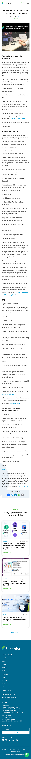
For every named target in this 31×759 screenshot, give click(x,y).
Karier (3, 683)
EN (24, 3)
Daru (19, 17)
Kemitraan (4, 680)
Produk (4, 664)
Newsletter (6, 725)
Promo (3, 677)
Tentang (4, 661)
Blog (3, 686)
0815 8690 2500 (24, 486)
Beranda (4, 658)
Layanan (4, 667)
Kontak (4, 670)
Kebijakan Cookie (10, 754)
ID (21, 3)
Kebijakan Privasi (21, 754)
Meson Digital (16, 751)
